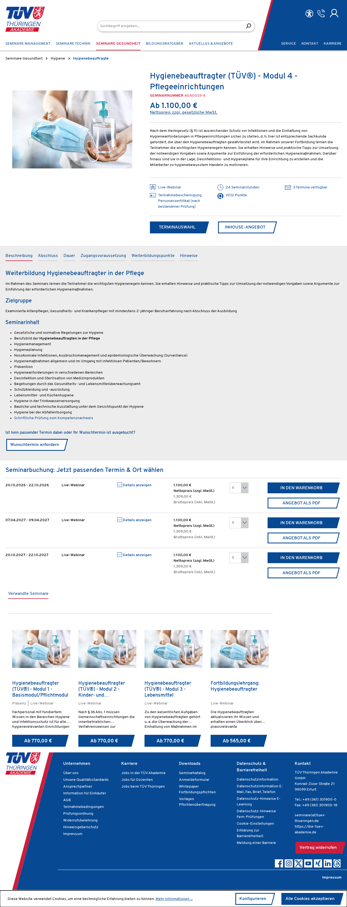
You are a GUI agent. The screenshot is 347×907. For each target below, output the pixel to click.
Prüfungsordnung (78, 814)
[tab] (19, 256)
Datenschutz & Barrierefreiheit (252, 767)
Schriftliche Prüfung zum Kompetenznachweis (53, 418)
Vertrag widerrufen (318, 848)
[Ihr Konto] (334, 13)
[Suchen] (248, 26)
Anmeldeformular (194, 780)
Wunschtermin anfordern (34, 445)
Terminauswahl (177, 227)
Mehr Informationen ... (174, 899)
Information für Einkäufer (84, 793)
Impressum (72, 834)
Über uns (71, 773)
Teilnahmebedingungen (83, 807)
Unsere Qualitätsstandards (86, 780)
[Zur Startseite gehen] (25, 19)
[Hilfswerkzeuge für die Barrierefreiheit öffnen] (309, 14)
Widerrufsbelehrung (80, 820)
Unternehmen (76, 764)
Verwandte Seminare (28, 594)
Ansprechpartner (77, 787)
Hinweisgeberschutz (80, 827)
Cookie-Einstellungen (255, 824)
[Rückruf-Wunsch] (321, 13)
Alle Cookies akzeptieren (310, 899)
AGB (67, 800)
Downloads (190, 764)
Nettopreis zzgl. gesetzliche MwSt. (183, 112)
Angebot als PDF (301, 503)
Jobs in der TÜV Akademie (143, 773)
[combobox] (169, 26)
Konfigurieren (252, 899)
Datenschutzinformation (257, 780)
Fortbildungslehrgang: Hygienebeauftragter (235, 686)
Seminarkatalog (192, 773)
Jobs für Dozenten (137, 780)
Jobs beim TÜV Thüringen (143, 787)
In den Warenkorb (301, 488)
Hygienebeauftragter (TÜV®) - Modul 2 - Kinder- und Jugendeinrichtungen (101, 689)
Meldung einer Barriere (256, 843)
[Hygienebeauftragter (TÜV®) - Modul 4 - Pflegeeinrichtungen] (72, 129)
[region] (72, 129)
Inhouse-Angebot (245, 227)
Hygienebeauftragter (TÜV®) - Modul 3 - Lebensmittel (167, 689)
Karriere (129, 764)
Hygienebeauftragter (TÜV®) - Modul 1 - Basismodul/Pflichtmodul (40, 689)
